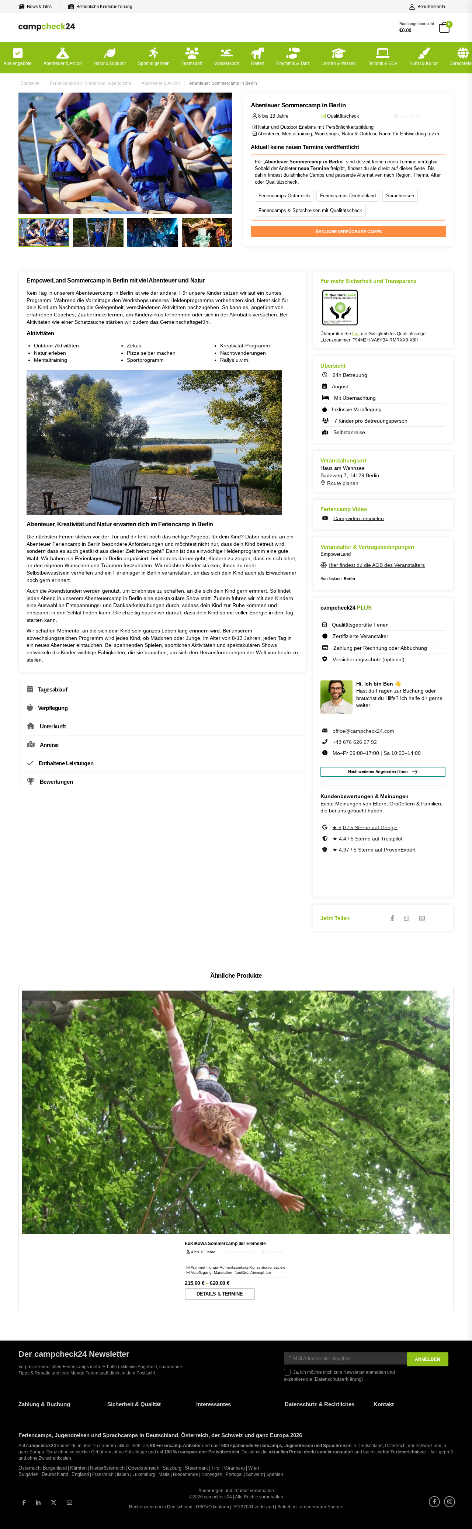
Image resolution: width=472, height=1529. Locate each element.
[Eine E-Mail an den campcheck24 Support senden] (325, 731)
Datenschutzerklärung (338, 1378)
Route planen (342, 483)
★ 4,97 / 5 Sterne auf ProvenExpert (374, 850)
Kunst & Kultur (423, 63)
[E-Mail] (422, 918)
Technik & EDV (383, 63)
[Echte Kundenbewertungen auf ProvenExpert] (325, 850)
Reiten (257, 63)
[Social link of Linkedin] (38, 1502)
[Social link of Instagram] (449, 1501)
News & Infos (39, 6)
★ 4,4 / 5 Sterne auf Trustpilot (367, 839)
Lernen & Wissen (339, 63)
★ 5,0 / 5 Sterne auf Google (365, 827)
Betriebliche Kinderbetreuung (104, 6)
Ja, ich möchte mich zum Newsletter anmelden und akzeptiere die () (339, 1376)
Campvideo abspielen (358, 518)
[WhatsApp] (406, 918)
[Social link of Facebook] (434, 1501)
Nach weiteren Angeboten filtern (378, 771)
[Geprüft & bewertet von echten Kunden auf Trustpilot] (325, 839)
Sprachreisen (400, 195)
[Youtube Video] (326, 518)
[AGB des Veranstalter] (324, 565)
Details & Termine (220, 1294)
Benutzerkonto (431, 6)
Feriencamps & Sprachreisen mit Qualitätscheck (310, 210)
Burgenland (55, 1467)
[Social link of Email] (69, 1502)
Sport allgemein (154, 63)
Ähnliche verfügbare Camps (349, 231)
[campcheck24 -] (46, 27)
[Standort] (323, 483)
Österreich (29, 1467)
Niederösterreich (107, 1467)
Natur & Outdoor (110, 63)
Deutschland (55, 1474)
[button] (16, 1513)
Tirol (216, 1467)
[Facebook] (392, 918)
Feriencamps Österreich (284, 195)
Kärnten (78, 1467)
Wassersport (226, 63)
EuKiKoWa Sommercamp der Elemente (225, 1243)
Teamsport (191, 63)
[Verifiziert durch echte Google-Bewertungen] (325, 827)
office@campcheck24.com (363, 731)
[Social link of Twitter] (53, 1502)
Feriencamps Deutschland (348, 195)
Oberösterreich (143, 1467)
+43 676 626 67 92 (355, 742)
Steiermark (196, 1467)
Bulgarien (28, 1474)
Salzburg (172, 1467)
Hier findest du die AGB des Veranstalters (377, 565)
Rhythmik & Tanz (293, 63)
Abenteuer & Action (63, 63)
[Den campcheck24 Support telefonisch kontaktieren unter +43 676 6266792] (325, 742)
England (80, 1474)
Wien (253, 1467)
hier (356, 333)
